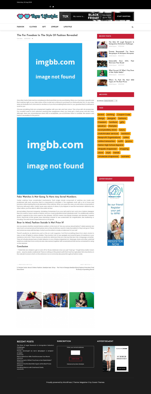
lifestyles (113, 126)
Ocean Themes (98, 382)
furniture (113, 122)
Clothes (33, 27)
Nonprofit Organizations (109, 137)
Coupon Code (123, 114)
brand (101, 114)
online (126, 137)
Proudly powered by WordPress (59, 382)
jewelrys (102, 126)
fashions (122, 118)
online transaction (106, 141)
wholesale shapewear (108, 156)
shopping (124, 149)
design (101, 118)
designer (111, 118)
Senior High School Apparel (110, 145)
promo (129, 141)
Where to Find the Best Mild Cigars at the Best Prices (34, 364)
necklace (125, 133)
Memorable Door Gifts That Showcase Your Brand (33, 356)
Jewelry (54, 27)
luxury (122, 129)
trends (116, 152)
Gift (44, 27)
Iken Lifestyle (80, 364)
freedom (102, 122)
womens (125, 156)
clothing (110, 114)
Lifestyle (68, 27)
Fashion (20, 27)
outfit (120, 141)
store (100, 152)
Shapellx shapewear (107, 149)
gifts (122, 122)
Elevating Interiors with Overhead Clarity (30, 367)
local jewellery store (107, 129)
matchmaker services (108, 133)
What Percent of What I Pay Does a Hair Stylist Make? (34, 360)
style (108, 152)
